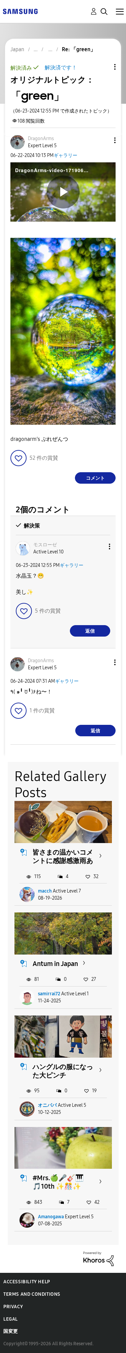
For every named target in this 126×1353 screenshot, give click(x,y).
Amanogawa (51, 1217)
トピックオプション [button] (103, 67)
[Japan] (20, 11)
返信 (90, 631)
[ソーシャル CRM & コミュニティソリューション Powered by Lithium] (98, 1258)
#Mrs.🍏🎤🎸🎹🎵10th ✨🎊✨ (58, 1182)
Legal (10, 1319)
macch (45, 891)
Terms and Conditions (31, 1294)
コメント (95, 478)
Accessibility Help (26, 1282)
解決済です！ (61, 67)
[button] (104, 140)
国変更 (10, 1331)
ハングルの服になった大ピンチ (63, 1071)
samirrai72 (49, 994)
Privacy (13, 1307)
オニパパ (47, 1105)
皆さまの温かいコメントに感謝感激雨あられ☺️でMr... (63, 860)
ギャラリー (65, 155)
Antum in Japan (55, 964)
